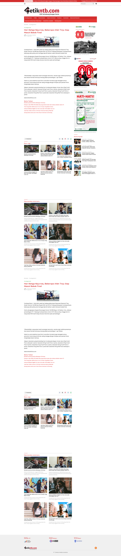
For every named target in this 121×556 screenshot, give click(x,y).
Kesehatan (65, 18)
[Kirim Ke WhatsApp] (71, 139)
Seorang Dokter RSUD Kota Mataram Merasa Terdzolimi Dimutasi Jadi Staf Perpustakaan (88, 147)
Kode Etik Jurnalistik (48, 21)
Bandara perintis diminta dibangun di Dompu (34, 102)
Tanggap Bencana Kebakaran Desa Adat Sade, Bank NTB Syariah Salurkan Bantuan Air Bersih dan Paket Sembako (80, 1)
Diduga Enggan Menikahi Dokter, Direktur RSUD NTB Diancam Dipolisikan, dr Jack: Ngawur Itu (89, 141)
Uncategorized (27, 27)
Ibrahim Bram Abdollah (31, 35)
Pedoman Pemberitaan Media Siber (33, 21)
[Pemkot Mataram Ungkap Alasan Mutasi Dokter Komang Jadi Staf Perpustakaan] (77, 154)
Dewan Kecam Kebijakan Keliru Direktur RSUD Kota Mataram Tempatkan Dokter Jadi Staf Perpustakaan (89, 166)
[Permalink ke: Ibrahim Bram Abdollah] (25, 35)
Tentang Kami (58, 21)
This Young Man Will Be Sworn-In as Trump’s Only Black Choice (38, 106)
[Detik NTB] (41, 10)
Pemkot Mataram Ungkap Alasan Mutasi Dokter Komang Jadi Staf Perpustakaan (89, 153)
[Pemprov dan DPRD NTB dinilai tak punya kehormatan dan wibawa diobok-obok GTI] (48, 148)
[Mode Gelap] (96, 4)
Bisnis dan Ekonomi (74, 18)
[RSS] (96, 548)
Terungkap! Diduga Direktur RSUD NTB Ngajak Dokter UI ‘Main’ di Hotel (88, 173)
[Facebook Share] (60, 139)
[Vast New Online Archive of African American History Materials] (48, 165)
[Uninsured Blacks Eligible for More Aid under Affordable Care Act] (31, 165)
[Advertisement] (48, 125)
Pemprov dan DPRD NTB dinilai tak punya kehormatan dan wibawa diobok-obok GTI (44, 104)
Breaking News (28, 18)
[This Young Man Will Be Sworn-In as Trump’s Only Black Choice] (64, 150)
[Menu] (25, 4)
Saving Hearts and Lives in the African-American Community (38, 112)
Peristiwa (59, 18)
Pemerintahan (42, 18)
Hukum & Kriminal (51, 18)
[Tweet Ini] (62, 139)
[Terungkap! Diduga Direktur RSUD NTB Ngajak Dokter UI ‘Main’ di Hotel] (77, 173)
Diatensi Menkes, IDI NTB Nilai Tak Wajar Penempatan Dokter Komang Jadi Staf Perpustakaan (89, 160)
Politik (35, 18)
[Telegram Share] (68, 139)
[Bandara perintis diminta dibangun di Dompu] (31, 149)
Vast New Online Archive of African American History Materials (38, 110)
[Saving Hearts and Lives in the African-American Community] (64, 165)
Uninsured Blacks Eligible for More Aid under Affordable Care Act (39, 108)
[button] (93, 4)
